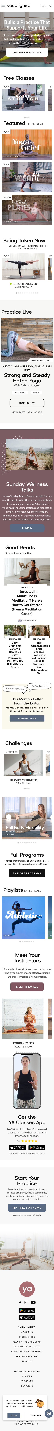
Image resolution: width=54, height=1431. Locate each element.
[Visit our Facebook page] (20, 1302)
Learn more (36, 1415)
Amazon (38, 1153)
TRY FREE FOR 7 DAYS (27, 52)
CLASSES (27, 1376)
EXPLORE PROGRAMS (27, 873)
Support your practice (18, 553)
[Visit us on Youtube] (33, 1302)
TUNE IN (27, 528)
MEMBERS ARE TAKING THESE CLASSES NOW (27, 247)
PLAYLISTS (27, 1386)
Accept (14, 1415)
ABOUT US (27, 1332)
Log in (38, 1215)
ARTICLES (27, 1361)
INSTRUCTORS (27, 1337)
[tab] (25, 117)
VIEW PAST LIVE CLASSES (27, 412)
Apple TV (24, 1153)
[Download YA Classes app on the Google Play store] (36, 1147)
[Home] (27, 1289)
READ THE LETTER (27, 718)
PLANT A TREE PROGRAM (27, 1342)
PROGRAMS (27, 1381)
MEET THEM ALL (27, 986)
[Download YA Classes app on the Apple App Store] (17, 1147)
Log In (43, 6)
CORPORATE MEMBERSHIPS (27, 1351)
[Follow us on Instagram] (26, 1302)
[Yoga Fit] (27, 177)
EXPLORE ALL (36, 123)
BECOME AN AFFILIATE (27, 1346)
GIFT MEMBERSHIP (27, 1356)
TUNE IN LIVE (27, 403)
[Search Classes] (50, 6)
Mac (30, 1153)
